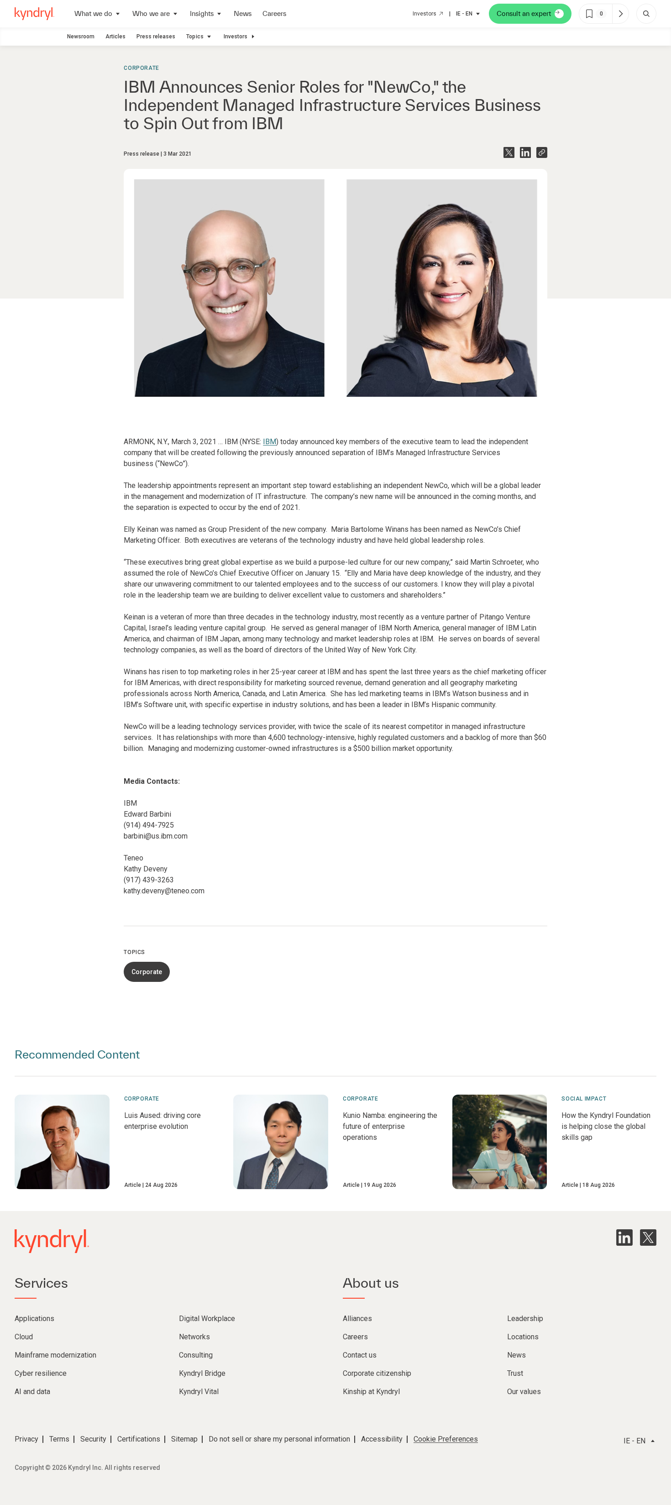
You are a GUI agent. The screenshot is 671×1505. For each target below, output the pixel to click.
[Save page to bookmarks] (589, 13)
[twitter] (648, 1237)
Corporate (141, 68)
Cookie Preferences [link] (446, 1439)
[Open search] (646, 14)
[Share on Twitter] (508, 152)
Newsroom (80, 36)
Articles (115, 36)
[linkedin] (624, 1237)
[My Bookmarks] (620, 13)
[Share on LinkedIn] (525, 152)
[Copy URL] (541, 152)
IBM (269, 441)
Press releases (155, 36)
